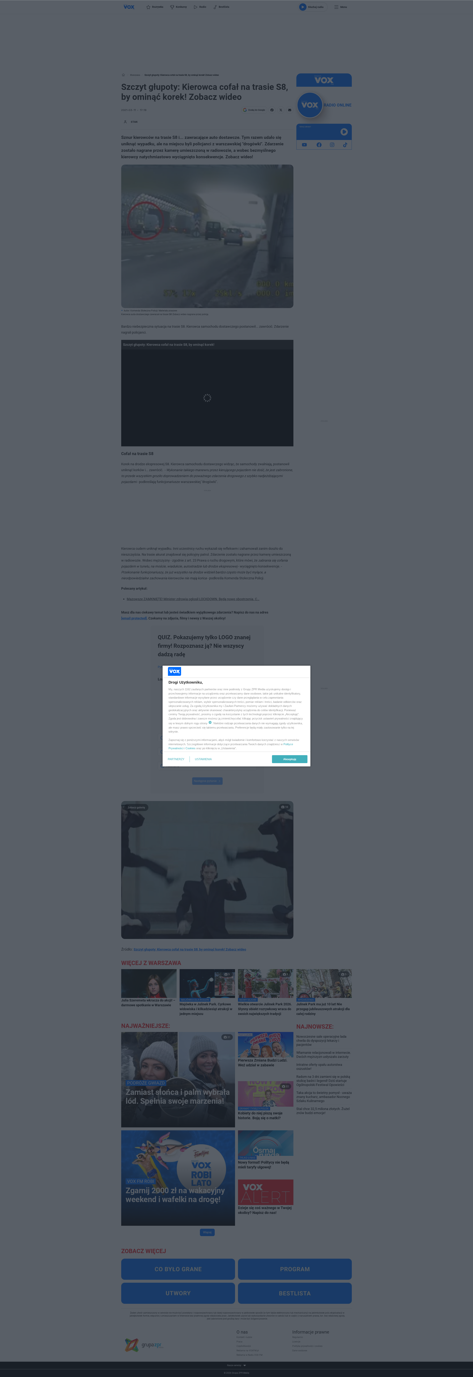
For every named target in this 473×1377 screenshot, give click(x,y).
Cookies (190, 748)
